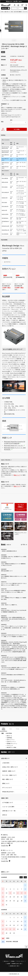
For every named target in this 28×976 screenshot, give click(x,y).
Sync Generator (5, 234)
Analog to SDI (4, 197)
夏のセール (9, 735)
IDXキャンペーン (10, 739)
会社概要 (8, 963)
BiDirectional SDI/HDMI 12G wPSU (5, 151)
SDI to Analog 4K (5, 192)
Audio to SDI (4, 210)
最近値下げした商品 (11, 747)
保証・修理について (7, 779)
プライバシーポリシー (20, 961)
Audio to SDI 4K (5, 214)
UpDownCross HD (5, 226)
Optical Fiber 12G (5, 230)
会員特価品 (9, 737)
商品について (17, 475)
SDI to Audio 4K (5, 206)
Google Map (4, 845)
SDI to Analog (4, 187)
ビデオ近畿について (7, 802)
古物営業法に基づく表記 (14, 965)
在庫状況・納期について (8, 771)
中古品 (17, 729)
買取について (5, 783)
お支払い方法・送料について (10, 767)
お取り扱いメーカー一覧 (8, 811)
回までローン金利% (14, 1)
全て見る (23, 544)
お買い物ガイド (5, 758)
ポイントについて (7, 787)
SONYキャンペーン (11, 741)
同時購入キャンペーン (12, 743)
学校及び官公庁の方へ (8, 792)
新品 (10, 729)
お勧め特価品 (3, 728)
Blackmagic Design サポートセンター (13, 445)
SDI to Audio (4, 202)
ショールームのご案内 (8, 806)
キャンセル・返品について (9, 775)
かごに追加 (16, 129)
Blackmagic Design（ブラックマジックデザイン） (18, 70)
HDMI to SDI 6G (5, 182)
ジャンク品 (24, 729)
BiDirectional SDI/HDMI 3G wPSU (5, 147)
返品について (17, 486)
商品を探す (4, 8)
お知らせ (4, 815)
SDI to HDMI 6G (5, 178)
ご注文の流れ (5, 763)
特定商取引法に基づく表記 (17, 963)
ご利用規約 (12, 961)
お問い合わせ (6, 961)
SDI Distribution (5, 218)
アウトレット (10, 745)
